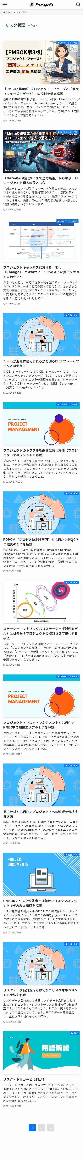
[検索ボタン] (78, 4)
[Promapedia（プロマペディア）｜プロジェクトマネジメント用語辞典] (41, 4)
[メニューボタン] (4, 4)
